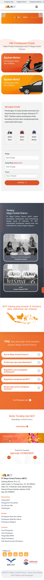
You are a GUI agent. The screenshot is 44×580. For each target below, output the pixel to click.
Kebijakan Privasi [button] (21, 2)
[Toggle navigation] (36, 7)
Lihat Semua (21, 426)
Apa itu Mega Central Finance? (16, 354)
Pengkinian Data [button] (8, 2)
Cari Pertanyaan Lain (20, 400)
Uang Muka (13, 163)
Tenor (7, 172)
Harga (7, 154)
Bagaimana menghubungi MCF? (17, 379)
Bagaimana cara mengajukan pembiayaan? (15, 371)
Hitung (21, 183)
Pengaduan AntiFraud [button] (35, 2)
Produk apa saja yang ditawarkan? (18, 362)
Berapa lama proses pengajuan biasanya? (16, 388)
